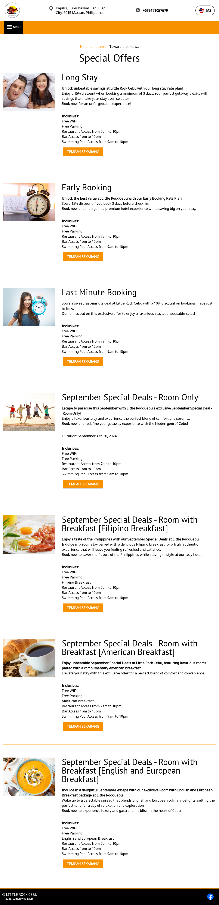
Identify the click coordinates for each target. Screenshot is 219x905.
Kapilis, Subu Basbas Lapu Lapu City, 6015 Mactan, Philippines (82, 10)
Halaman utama (93, 46)
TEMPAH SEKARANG (83, 151)
